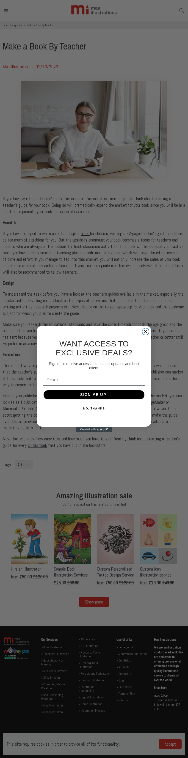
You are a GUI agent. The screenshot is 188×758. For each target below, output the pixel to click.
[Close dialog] (145, 331)
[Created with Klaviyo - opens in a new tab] (94, 429)
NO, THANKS (94, 408)
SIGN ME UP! (94, 395)
